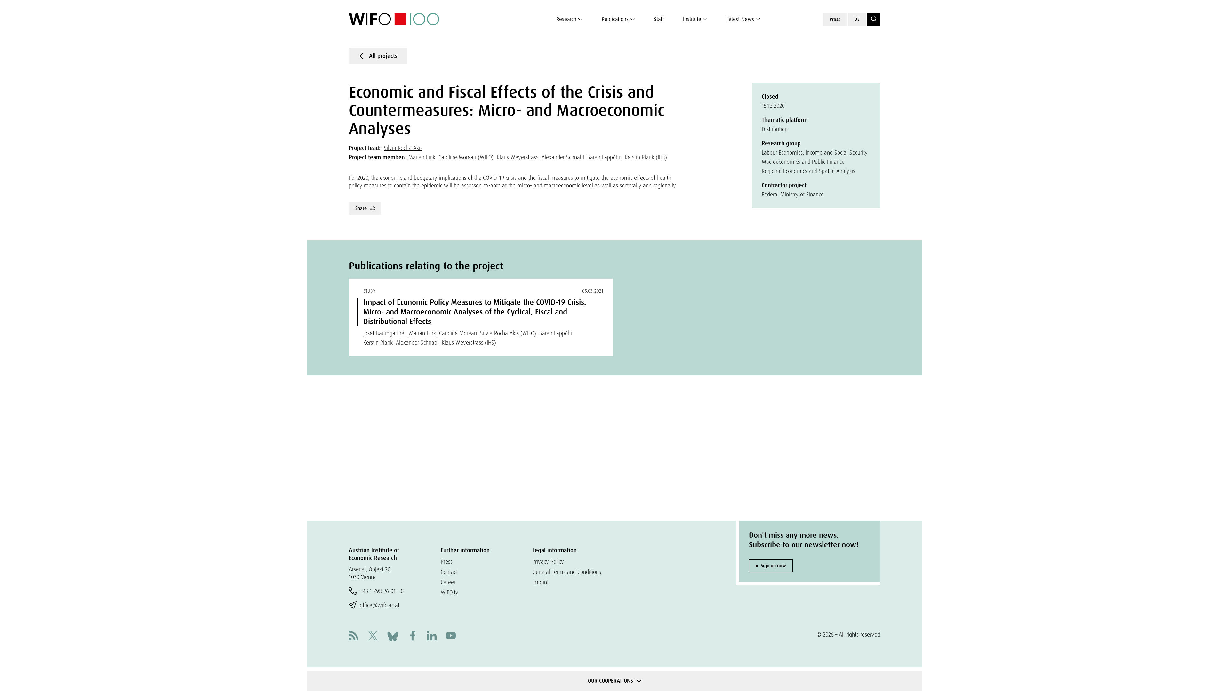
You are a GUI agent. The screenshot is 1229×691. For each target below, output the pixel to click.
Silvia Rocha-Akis (403, 148)
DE (857, 19)
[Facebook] (412, 636)
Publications (615, 19)
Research (566, 19)
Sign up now (773, 565)
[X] (373, 636)
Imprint (540, 582)
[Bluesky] (392, 636)
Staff (659, 19)
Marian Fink (421, 157)
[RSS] (353, 636)
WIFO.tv (449, 592)
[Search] (873, 19)
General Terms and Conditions (566, 572)
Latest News (740, 19)
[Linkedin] (432, 636)
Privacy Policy (548, 561)
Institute (692, 19)
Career (448, 582)
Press (835, 19)
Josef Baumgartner (384, 333)
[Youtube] (451, 636)
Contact (449, 572)
